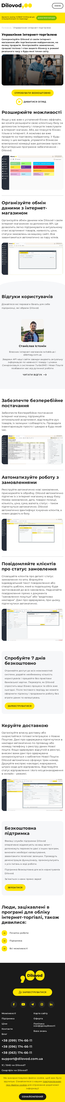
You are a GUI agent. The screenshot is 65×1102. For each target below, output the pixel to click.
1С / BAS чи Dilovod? (14, 1065)
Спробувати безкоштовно (33, 93)
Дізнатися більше (46, 18)
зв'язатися (15, 887)
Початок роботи (19, 933)
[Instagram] (42, 1004)
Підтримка (16, 940)
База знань (40, 1031)
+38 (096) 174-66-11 (17, 1046)
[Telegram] (32, 1004)
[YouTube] (23, 1004)
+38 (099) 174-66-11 (17, 1040)
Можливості (9, 1013)
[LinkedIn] (51, 1004)
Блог (4, 1034)
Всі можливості (19, 948)
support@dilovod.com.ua (22, 1059)
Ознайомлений (32, 1096)
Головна (6, 27)
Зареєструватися (20, 706)
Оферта (38, 1018)
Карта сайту (41, 1013)
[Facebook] (14, 1004)
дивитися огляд (35, 101)
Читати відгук (32, 375)
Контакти (7, 1029)
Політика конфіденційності (44, 1024)
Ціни (4, 1023)
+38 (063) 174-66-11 (17, 1052)
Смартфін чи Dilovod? (15, 1070)
